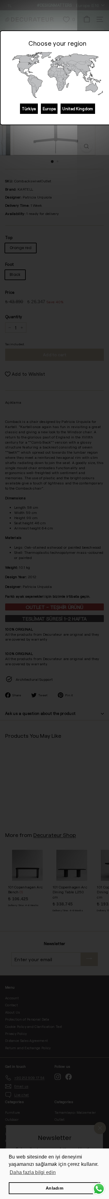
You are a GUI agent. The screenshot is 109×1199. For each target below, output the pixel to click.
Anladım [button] (54, 1188)
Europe (49, 108)
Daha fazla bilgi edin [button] (33, 1172)
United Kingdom (77, 108)
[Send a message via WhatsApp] (99, 1189)
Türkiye (29, 108)
